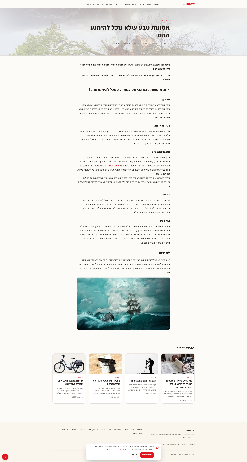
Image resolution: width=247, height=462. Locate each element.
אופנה (142, 4)
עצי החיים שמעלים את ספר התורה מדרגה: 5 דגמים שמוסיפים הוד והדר (179, 384)
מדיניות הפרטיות (116, 449)
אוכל (149, 4)
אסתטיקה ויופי (107, 4)
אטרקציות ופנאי (131, 4)
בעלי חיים (65, 429)
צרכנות (166, 20)
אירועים (119, 4)
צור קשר (184, 444)
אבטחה (156, 4)
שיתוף (115, 43)
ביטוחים (74, 429)
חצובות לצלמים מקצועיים (143, 381)
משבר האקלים (112, 165)
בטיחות (96, 4)
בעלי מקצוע (137, 433)
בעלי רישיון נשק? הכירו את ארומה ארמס (106, 382)
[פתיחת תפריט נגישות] (5, 457)
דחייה (134, 455)
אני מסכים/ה (147, 455)
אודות (88, 4)
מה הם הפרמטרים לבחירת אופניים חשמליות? (70, 382)
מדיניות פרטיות (173, 444)
